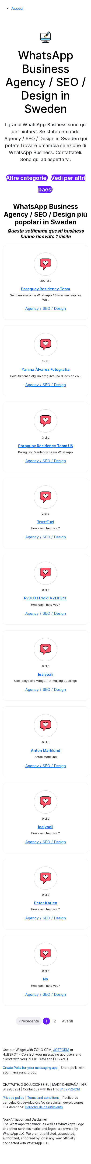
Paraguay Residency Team (45, 289)
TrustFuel (45, 522)
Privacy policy (13, 1097)
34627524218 (70, 1089)
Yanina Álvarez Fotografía (45, 369)
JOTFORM (61, 1050)
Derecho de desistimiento (44, 1107)
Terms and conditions (43, 1097)
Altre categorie (27, 178)
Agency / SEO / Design (45, 308)
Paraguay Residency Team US (45, 445)
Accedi (17, 8)
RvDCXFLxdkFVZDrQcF (45, 598)
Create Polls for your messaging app (30, 1068)
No (45, 979)
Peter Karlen (45, 903)
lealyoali (45, 674)
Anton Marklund (45, 750)
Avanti (67, 1021)
